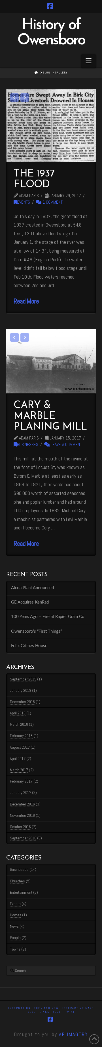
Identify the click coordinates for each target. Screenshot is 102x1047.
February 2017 (21, 781)
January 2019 (20, 690)
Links (44, 1012)
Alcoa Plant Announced (32, 588)
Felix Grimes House (29, 646)
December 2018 (22, 701)
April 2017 (18, 758)
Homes (15, 914)
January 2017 (20, 792)
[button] (88, 61)
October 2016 (20, 826)
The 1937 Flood (34, 179)
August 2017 (20, 747)
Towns (15, 949)
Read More (26, 301)
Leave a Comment (66, 444)
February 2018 (21, 735)
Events (23, 202)
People (15, 937)
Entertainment (21, 892)
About (58, 1012)
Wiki (71, 1012)
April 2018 (18, 713)
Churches (17, 881)
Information (19, 1008)
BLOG (31, 1012)
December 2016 (22, 804)
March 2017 (19, 769)
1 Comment (52, 202)
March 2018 (19, 724)
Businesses (27, 444)
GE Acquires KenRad (30, 602)
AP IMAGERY (73, 1034)
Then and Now (46, 1008)
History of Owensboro (51, 33)
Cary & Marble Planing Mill (50, 416)
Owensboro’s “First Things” (36, 631)
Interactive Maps (78, 1008)
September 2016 (23, 838)
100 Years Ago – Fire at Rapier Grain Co (47, 617)
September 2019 (23, 679)
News (14, 926)
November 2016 (22, 815)
